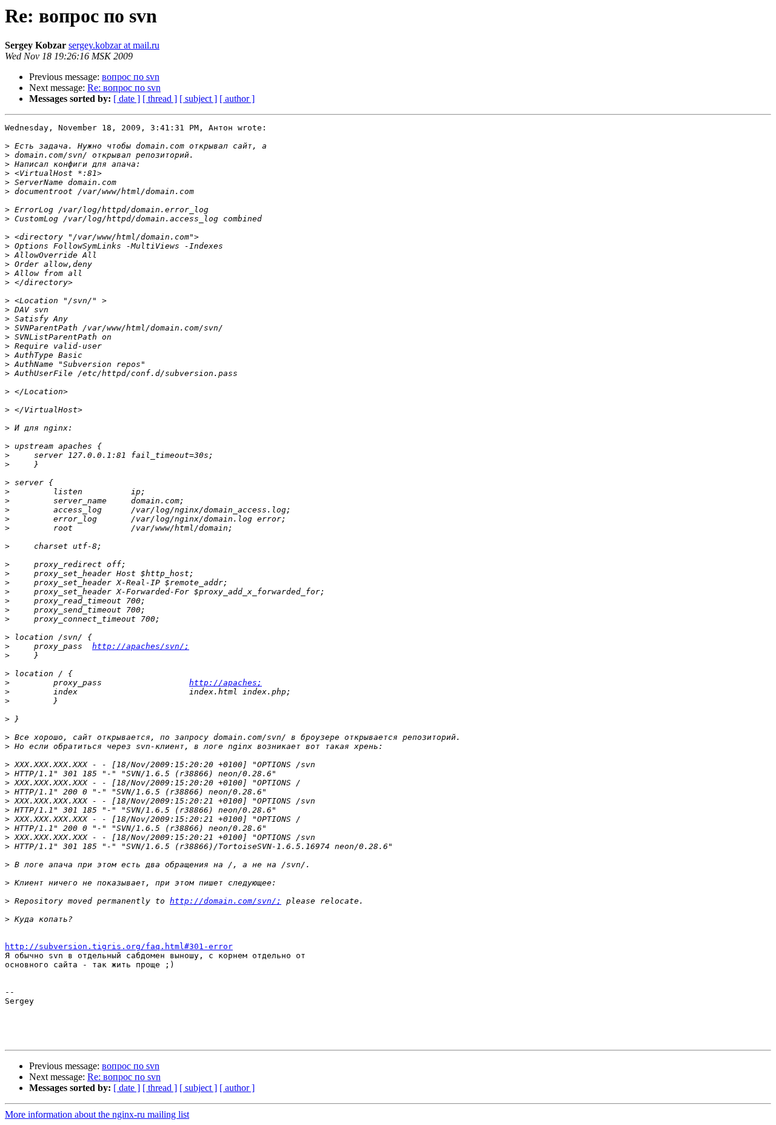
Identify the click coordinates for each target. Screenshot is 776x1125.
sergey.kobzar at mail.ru (114, 45)
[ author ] (237, 98)
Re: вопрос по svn (124, 87)
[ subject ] (198, 98)
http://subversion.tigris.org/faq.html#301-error (119, 946)
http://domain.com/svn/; (225, 900)
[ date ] (126, 98)
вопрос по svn (130, 77)
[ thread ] (159, 98)
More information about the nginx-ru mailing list (97, 1114)
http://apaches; (225, 682)
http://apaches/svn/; (140, 646)
